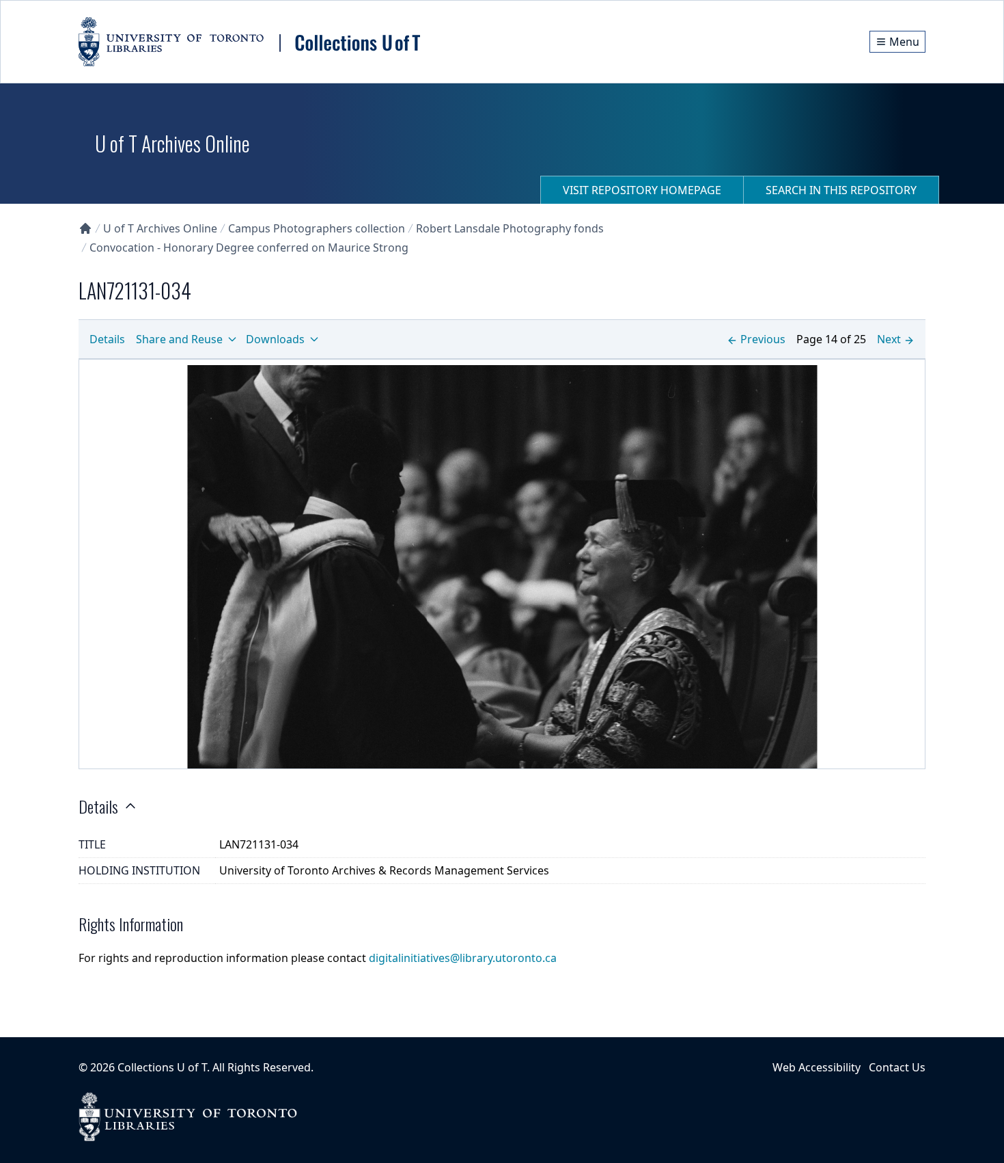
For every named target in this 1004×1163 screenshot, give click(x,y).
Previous (762, 339)
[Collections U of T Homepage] (85, 228)
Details (107, 339)
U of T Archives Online (160, 228)
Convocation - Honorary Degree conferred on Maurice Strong (248, 247)
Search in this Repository (841, 190)
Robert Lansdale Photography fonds (510, 228)
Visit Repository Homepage (642, 190)
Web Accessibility (816, 1067)
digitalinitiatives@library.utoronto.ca (463, 957)
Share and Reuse (179, 339)
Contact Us (897, 1067)
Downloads (275, 339)
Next (889, 339)
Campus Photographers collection (316, 228)
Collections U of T (162, 1067)
